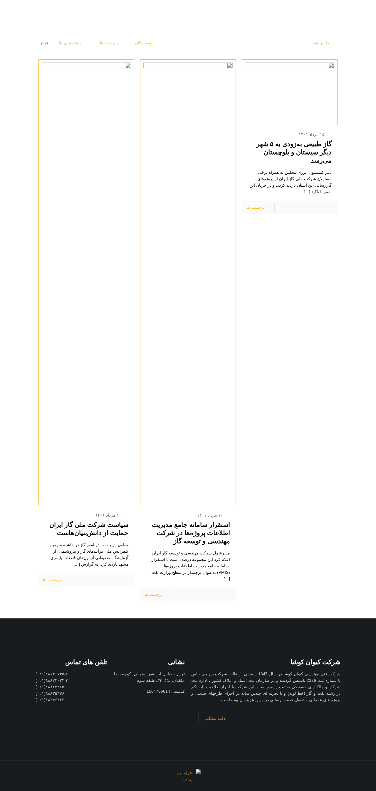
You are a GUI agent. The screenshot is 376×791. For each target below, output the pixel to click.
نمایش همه (320, 43)
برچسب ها (108, 43)
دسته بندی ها (70, 43)
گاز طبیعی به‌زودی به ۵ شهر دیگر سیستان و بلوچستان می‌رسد (294, 152)
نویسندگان (143, 43)
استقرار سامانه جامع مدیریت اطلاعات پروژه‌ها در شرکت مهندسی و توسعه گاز (191, 533)
